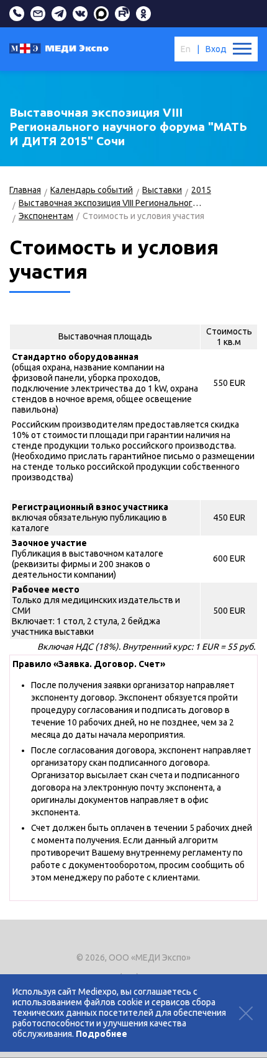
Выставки (162, 190)
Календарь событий (91, 190)
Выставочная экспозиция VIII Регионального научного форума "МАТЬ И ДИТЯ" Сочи (110, 203)
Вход (216, 49)
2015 (201, 190)
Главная (25, 190)
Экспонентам (46, 216)
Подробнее (101, 1034)
